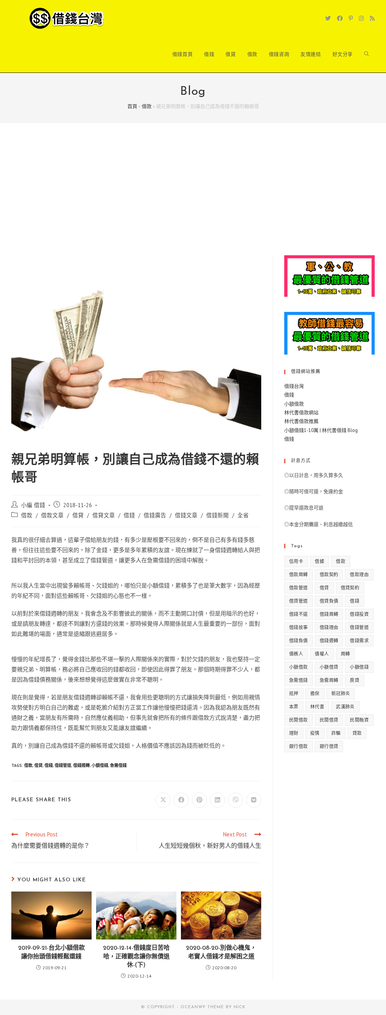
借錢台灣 (294, 386)
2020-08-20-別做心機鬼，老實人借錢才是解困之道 (221, 952)
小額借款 (294, 404)
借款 (147, 106)
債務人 (296, 654)
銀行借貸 (329, 746)
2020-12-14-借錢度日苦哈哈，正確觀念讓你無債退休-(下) (136, 956)
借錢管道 (63, 765)
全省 (243, 515)
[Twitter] (328, 18)
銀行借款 (298, 746)
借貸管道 (298, 601)
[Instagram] (361, 18)
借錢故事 (298, 627)
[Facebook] (340, 18)
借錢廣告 (155, 515)
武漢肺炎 (345, 707)
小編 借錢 (33, 505)
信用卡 (296, 561)
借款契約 (329, 574)
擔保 (315, 693)
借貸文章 (103, 515)
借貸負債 (329, 601)
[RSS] (372, 18)
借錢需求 (359, 640)
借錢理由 (329, 627)
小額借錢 (100, 765)
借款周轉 (298, 574)
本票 (294, 707)
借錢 (129, 515)
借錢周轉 (329, 614)
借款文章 (52, 515)
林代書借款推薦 (301, 421)
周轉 (345, 654)
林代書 (317, 707)
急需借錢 (118, 765)
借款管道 (298, 588)
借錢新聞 (217, 515)
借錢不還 (298, 614)
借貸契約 (350, 588)
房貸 (354, 680)
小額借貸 (329, 667)
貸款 (357, 733)
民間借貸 (329, 720)
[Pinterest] (351, 18)
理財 (294, 733)
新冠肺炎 (340, 693)
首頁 (132, 106)
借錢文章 (186, 515)
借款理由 (359, 574)
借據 (319, 561)
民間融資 (359, 720)
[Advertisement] (193, 198)
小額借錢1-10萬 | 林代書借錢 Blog (321, 430)
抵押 (294, 693)
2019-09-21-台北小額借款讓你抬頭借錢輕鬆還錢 (51, 952)
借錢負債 (298, 640)
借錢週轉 (81, 765)
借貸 (78, 515)
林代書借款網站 (301, 412)
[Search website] (366, 54)
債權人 (322, 654)
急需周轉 (329, 680)
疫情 (315, 733)
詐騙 (336, 733)
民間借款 (298, 720)
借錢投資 (359, 614)
